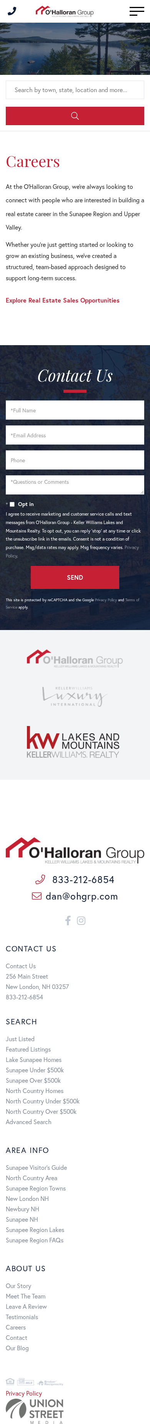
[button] (75, 116)
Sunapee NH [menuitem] (22, 1219)
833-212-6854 (81, 879)
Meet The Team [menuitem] (25, 1296)
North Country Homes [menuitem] (34, 1091)
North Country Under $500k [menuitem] (43, 1101)
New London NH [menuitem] (27, 1198)
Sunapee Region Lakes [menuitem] (35, 1230)
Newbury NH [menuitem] (22, 1209)
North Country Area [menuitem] (31, 1178)
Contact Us (21, 966)
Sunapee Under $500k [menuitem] (35, 1070)
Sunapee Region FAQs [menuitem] (34, 1240)
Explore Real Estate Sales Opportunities (63, 300)
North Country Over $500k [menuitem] (41, 1111)
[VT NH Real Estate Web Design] (75, 1411)
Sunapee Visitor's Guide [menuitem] (36, 1167)
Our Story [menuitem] (18, 1286)
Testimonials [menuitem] (22, 1317)
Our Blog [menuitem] (17, 1348)
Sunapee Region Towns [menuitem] (36, 1188)
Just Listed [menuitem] (20, 1039)
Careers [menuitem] (16, 1327)
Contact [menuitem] (16, 1337)
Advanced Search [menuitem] (29, 1122)
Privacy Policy (106, 599)
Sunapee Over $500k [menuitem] (33, 1080)
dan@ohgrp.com (82, 896)
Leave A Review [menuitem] (26, 1306)
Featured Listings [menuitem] (28, 1049)
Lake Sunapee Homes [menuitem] (34, 1059)
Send (75, 577)
